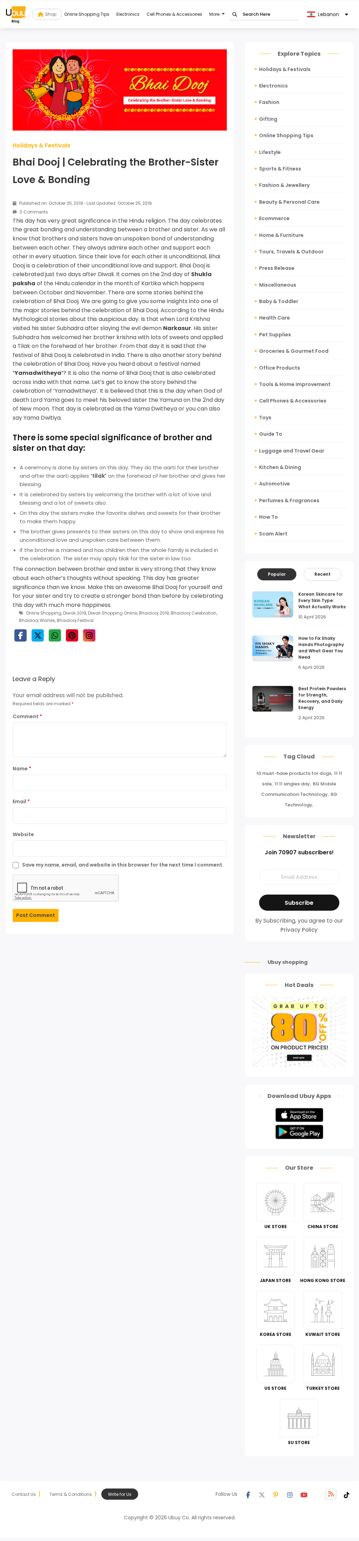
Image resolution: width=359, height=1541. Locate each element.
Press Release (276, 268)
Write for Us (119, 1494)
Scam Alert (273, 533)
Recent (322, 574)
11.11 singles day (292, 783)
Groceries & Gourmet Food (293, 351)
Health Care (274, 317)
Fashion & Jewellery (284, 185)
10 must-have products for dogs (293, 773)
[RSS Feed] (331, 1494)
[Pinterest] (275, 1494)
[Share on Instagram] (89, 635)
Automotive (274, 483)
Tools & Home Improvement (295, 384)
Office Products (279, 367)
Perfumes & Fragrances (289, 500)
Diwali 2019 (74, 613)
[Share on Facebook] (20, 635)
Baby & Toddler (278, 301)
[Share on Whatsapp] (55, 635)
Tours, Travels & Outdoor (291, 251)
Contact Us (24, 1494)
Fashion (269, 102)
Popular (277, 574)
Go (234, 14)
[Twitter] (261, 1494)
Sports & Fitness (280, 168)
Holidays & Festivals (41, 145)
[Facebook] (247, 1494)
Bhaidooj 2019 (154, 613)
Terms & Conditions (70, 1494)
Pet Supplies (275, 334)
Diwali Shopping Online (112, 613)
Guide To (270, 433)
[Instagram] (289, 1494)
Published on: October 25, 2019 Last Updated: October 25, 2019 (85, 203)
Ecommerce (274, 218)
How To (268, 516)
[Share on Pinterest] (72, 635)
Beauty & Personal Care (289, 201)
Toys (265, 417)
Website (23, 834)
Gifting (268, 118)
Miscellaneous (277, 284)
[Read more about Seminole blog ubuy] (15, 14)
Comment (27, 716)
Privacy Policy (299, 929)
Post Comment (35, 915)
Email (21, 801)
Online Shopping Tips (86, 14)
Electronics (128, 14)
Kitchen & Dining (280, 467)
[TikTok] (346, 1494)
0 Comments (33, 212)
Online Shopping (43, 613)
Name (22, 768)
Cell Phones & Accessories (174, 14)
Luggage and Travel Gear (291, 450)
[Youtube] (303, 1494)
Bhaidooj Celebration (193, 613)
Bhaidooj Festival (75, 620)
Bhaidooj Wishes (37, 620)
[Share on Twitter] (38, 635)
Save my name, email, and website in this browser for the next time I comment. (123, 864)
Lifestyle (270, 152)
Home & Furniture (281, 235)
